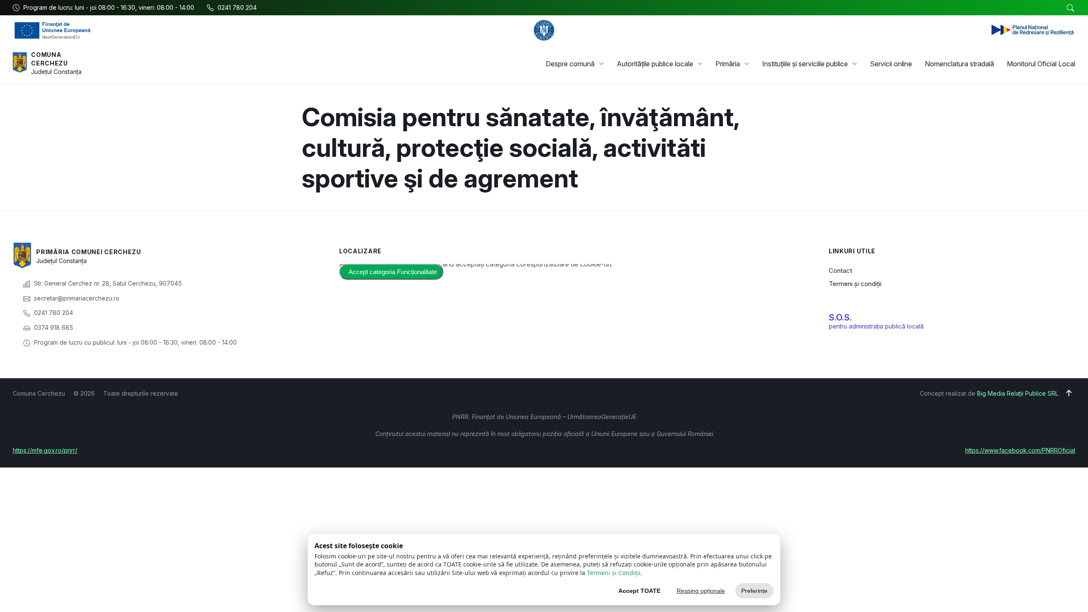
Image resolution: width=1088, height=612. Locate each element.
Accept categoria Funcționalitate (392, 271)
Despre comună (570, 64)
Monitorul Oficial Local (1041, 64)
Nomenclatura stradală (959, 64)
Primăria (727, 64)
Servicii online (891, 64)
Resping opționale (701, 590)
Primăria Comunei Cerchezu (88, 251)
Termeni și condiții (855, 284)
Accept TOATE (639, 590)
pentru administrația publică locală (876, 326)
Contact (840, 270)
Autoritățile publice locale (655, 64)
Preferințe (754, 590)
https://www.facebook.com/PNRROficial (1020, 450)
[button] (1070, 8)
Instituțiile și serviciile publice (805, 64)
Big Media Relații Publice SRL (1017, 393)
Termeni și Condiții (613, 573)
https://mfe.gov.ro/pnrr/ (45, 450)
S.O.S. (840, 317)
